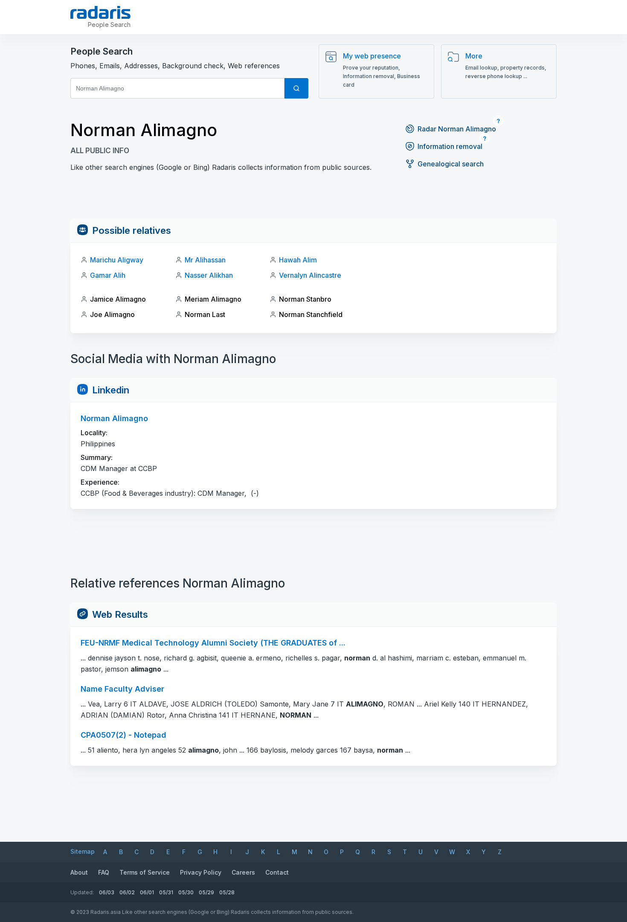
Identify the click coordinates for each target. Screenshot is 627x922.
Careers (243, 872)
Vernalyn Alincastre (310, 275)
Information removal (450, 146)
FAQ (103, 872)
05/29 (206, 892)
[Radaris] (100, 12)
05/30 (186, 892)
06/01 (147, 892)
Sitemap (82, 851)
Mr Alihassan (205, 260)
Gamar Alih (107, 275)
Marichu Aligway (116, 260)
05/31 (166, 892)
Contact (277, 872)
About (79, 872)
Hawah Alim (298, 260)
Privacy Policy (200, 872)
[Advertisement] (313, 199)
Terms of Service (144, 872)
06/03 (106, 892)
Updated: (82, 892)
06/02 (127, 892)
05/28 (227, 892)
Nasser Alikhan (209, 275)
